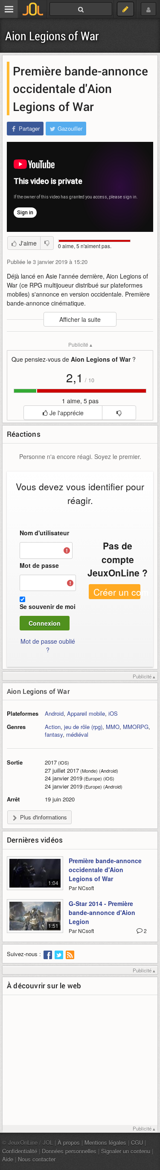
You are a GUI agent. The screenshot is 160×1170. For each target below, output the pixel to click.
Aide (7, 1159)
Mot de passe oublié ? (47, 645)
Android (54, 713)
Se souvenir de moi (48, 606)
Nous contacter (36, 1159)
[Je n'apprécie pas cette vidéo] (47, 243)
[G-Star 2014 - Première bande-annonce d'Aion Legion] (35, 921)
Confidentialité (19, 1151)
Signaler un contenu (125, 1151)
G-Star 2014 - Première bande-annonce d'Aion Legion (102, 912)
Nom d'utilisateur (44, 532)
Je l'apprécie (66, 412)
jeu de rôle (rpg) (83, 727)
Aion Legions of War (52, 36)
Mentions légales (105, 1142)
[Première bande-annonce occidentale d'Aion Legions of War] (35, 878)
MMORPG (135, 727)
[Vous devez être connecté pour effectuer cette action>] (119, 412)
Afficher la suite (80, 319)
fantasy (54, 734)
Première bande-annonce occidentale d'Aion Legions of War (105, 869)
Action (53, 727)
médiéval (77, 734)
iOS (113, 713)
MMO (112, 727)
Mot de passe (39, 565)
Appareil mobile (86, 713)
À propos (69, 1142)
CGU (137, 1142)
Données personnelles (69, 1151)
